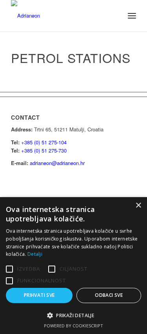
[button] (73, 315)
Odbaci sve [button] (109, 295)
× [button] (138, 205)
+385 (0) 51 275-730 (44, 150)
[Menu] (132, 15)
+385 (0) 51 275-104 (44, 142)
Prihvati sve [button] (39, 295)
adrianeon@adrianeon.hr (57, 163)
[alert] (73, 265)
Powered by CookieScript (73, 326)
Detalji (34, 254)
